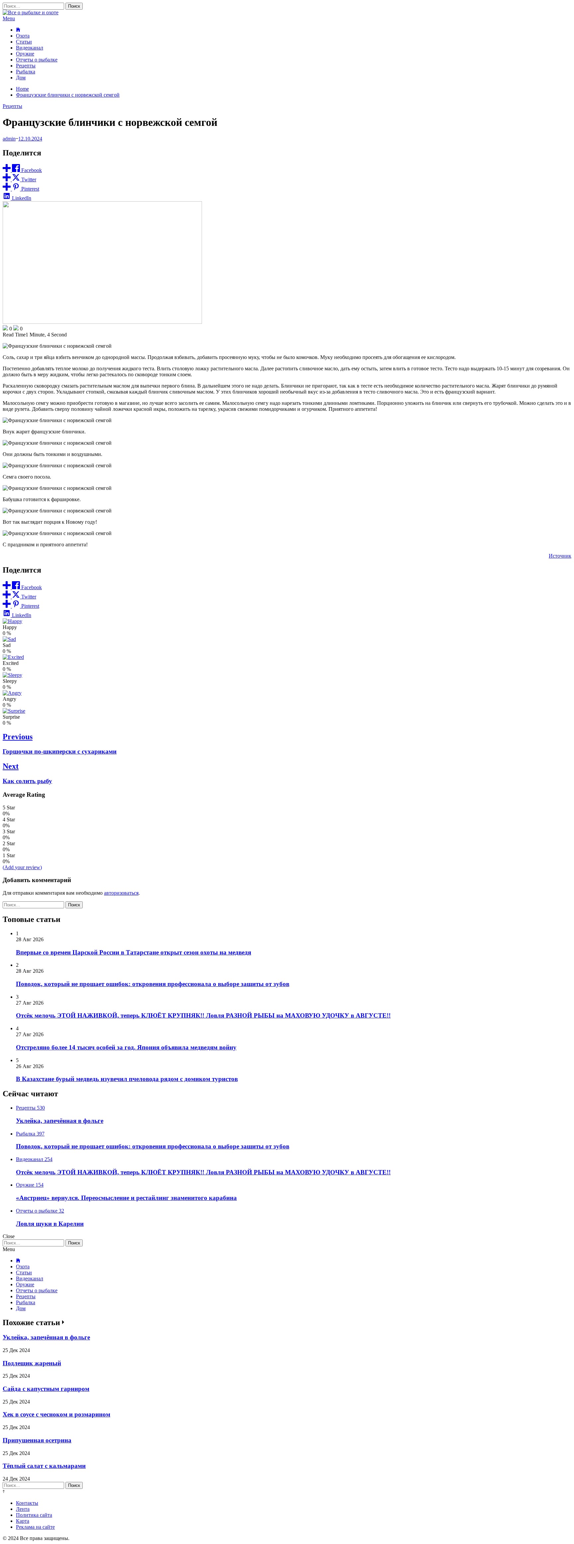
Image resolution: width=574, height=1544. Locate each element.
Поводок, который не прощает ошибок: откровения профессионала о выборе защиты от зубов (152, 983)
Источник (560, 556)
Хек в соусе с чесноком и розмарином (56, 1414)
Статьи (24, 42)
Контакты (27, 1503)
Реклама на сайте (35, 1527)
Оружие (25, 53)
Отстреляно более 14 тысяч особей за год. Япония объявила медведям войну (126, 1047)
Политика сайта (34, 1515)
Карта (22, 1521)
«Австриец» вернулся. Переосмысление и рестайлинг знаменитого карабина (126, 1197)
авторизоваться (121, 893)
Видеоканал (29, 47)
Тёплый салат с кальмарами (44, 1465)
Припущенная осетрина (37, 1440)
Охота (23, 36)
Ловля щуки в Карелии (50, 1223)
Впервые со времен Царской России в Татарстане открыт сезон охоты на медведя (133, 952)
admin (9, 138)
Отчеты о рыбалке (36, 59)
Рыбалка (25, 71)
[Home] (18, 30)
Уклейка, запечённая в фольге (59, 1120)
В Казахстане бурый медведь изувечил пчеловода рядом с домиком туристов (127, 1078)
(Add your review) (22, 867)
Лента (23, 1509)
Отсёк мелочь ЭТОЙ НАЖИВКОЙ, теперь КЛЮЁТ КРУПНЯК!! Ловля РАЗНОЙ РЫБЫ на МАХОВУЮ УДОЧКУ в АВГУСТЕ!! (203, 1015)
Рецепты (26, 65)
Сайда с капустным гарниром (46, 1388)
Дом (21, 77)
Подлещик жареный (32, 1363)
